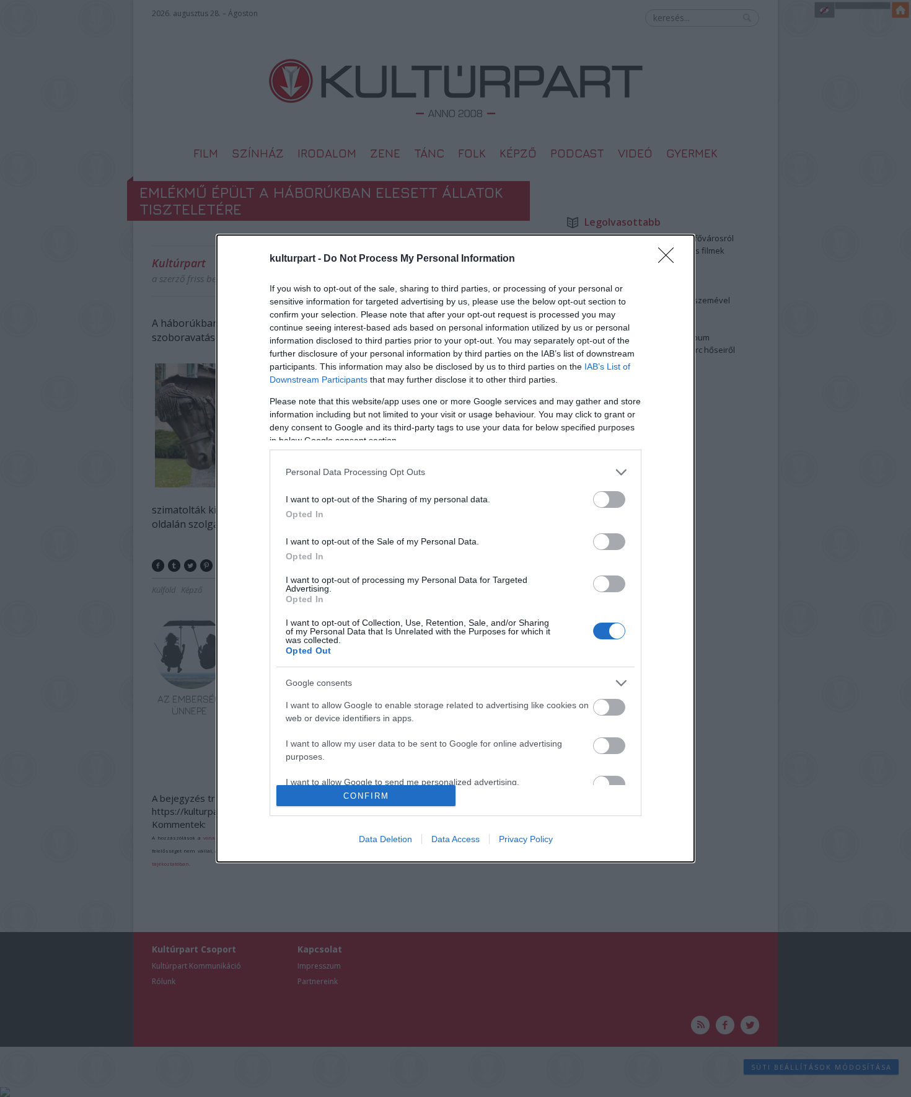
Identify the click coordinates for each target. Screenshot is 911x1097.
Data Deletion (385, 839)
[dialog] (455, 549)
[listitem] (455, 472)
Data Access (455, 839)
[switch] (609, 499)
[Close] (670, 259)
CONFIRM (366, 796)
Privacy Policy (526, 839)
